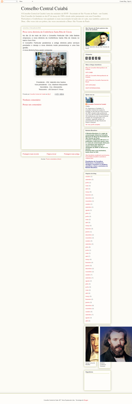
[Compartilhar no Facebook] (61, 94)
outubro (88, 176)
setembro (88, 179)
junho (87, 182)
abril (87, 189)
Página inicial (51, 154)
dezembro (89, 198)
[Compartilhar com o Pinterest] (63, 94)
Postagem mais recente (31, 154)
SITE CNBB (89, 72)
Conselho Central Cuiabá (44, 8)
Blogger (86, 400)
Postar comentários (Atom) (53, 159)
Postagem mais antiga (71, 154)
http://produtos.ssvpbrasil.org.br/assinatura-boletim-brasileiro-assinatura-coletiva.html (97, 156)
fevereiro (88, 195)
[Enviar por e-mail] (56, 94)
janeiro (88, 232)
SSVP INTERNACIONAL (93, 88)
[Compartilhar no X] (59, 94)
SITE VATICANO (91, 85)
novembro (89, 201)
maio (87, 185)
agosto (88, 210)
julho (87, 213)
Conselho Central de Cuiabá (96, 104)
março (87, 192)
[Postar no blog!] (57, 94)
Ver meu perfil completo (93, 124)
